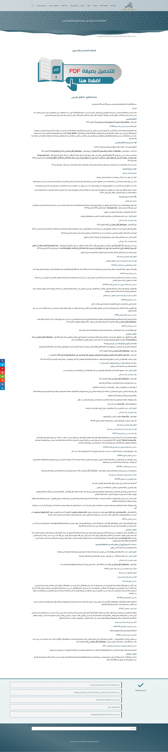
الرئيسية (113, 5)
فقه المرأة (64, 5)
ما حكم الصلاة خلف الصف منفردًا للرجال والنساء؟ (105, 685)
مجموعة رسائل (42, 5)
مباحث (82, 5)
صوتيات (95, 5)
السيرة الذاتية (104, 5)
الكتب (88, 5)
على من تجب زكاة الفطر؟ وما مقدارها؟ (108, 699)
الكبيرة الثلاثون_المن (113, 707)
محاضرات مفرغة (54, 5)
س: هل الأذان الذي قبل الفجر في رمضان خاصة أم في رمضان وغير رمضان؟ (97, 692)
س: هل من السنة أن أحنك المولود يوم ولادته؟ (105, 714)
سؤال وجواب (74, 5)
